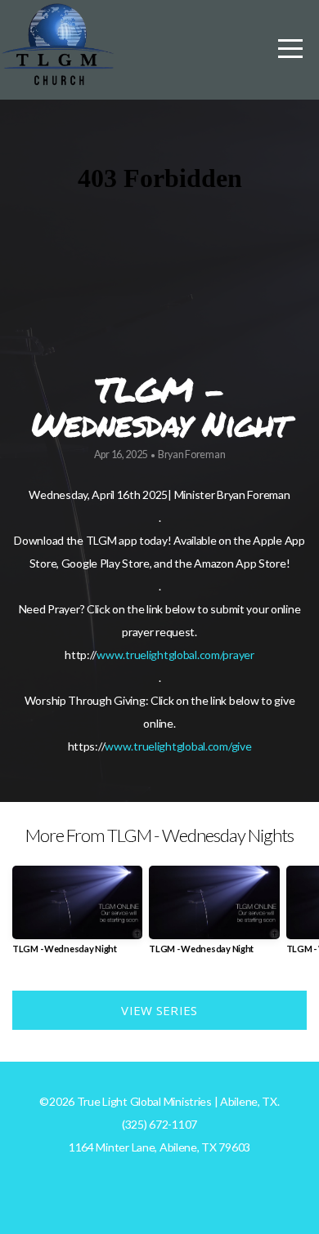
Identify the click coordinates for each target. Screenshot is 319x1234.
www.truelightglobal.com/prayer (175, 655)
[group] (77, 916)
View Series (159, 1010)
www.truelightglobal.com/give (178, 746)
